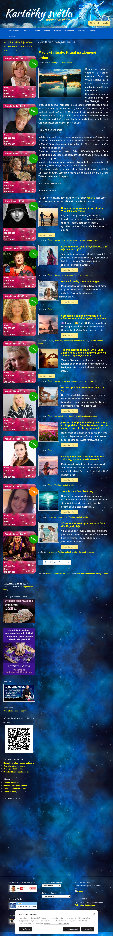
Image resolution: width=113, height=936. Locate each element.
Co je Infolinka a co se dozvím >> (16, 711)
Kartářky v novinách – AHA (14, 788)
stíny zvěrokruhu (70, 240)
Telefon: (7, 87)
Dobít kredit (14, 30)
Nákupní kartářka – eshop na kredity (18, 763)
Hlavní (37, 30)
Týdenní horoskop (71, 381)
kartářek (91, 197)
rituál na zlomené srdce (85, 573)
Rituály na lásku (102, 573)
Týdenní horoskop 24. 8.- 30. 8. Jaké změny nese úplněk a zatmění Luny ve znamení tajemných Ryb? (83, 352)
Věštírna (57, 30)
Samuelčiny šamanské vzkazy (76, 340)
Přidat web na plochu (99, 23)
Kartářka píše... (46, 235)
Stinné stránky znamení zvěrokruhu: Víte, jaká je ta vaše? (82, 209)
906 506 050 (9, 90)
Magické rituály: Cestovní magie (80, 281)
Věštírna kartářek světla (88, 240)
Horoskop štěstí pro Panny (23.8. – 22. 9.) (83, 389)
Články (92, 30)
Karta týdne (68, 275)
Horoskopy (69, 30)
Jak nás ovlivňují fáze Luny (77, 491)
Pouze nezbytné (71, 929)
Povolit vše (88, 929)
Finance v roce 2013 (11, 782)
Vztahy (47, 30)
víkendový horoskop (86, 552)
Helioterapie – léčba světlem (15, 785)
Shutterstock (90, 905)
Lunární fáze (62, 517)
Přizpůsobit (25, 929)
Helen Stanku (67, 62)
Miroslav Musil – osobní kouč (16, 771)
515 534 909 (9, 96)
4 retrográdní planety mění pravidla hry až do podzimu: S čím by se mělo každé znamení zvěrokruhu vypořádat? (84, 425)
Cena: (23, 87)
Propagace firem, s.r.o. (13, 768)
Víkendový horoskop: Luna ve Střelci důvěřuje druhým (83, 525)
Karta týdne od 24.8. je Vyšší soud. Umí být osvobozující (84, 248)
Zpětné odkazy (9, 791)
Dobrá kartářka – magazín (14, 766)
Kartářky (81, 30)
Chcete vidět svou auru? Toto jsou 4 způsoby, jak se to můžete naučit (82, 458)
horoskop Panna (60, 416)
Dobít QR (26, 30)
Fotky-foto (79, 905)
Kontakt (12, 36)
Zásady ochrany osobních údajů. (56, 923)
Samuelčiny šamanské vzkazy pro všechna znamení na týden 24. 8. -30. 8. (84, 317)
